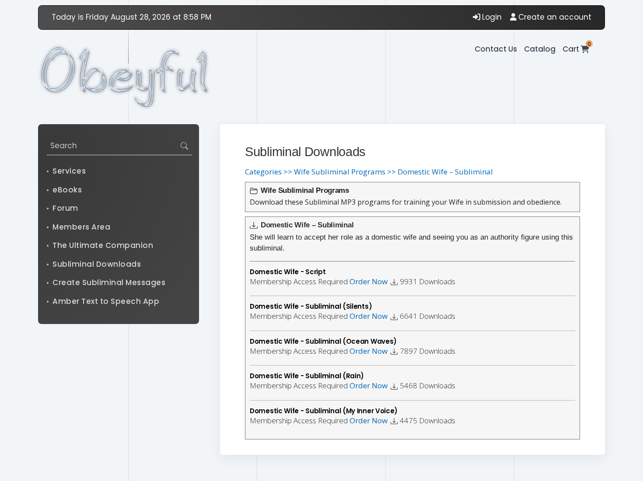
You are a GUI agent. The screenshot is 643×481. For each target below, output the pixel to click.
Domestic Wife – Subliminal (445, 172)
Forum (65, 208)
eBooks (67, 190)
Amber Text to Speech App (105, 301)
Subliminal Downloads (96, 264)
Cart (576, 49)
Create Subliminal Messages (108, 282)
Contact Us (496, 49)
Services (69, 171)
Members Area (81, 227)
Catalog (540, 49)
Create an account (554, 17)
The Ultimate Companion (102, 245)
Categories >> (268, 172)
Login (492, 17)
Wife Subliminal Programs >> (345, 172)
